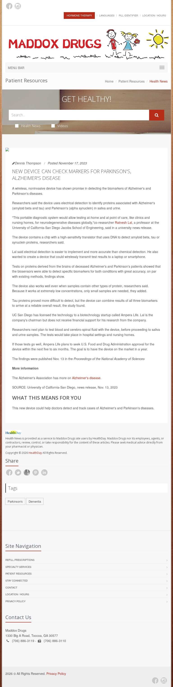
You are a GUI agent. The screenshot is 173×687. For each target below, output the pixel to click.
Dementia (35, 501)
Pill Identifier (128, 15)
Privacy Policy (15, 601)
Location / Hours (154, 15)
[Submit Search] (156, 115)
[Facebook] (9, 6)
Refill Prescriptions (19, 560)
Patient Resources (131, 81)
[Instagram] (18, 6)
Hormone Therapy (79, 15)
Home (109, 81)
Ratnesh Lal (123, 222)
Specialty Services (18, 566)
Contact (11, 587)
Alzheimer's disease (86, 378)
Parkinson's (15, 501)
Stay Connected (16, 580)
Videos (62, 125)
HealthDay (35, 453)
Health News (31, 125)
